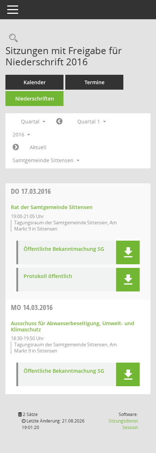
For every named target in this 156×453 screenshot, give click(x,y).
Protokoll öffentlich (48, 276)
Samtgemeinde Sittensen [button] (44, 160)
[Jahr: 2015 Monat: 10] (59, 121)
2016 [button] (19, 134)
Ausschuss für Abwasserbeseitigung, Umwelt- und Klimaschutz (72, 326)
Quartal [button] (31, 121)
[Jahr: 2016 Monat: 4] (15, 147)
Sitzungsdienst (123, 424)
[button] (128, 252)
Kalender (35, 82)
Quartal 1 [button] (89, 121)
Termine (94, 82)
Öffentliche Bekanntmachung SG (64, 249)
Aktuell (38, 147)
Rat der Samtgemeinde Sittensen (52, 207)
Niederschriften (34, 98)
